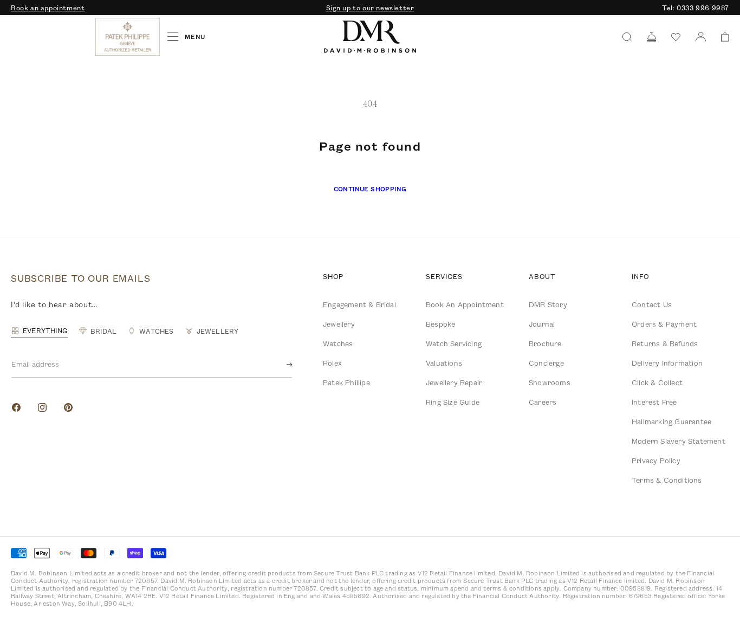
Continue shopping (370, 189)
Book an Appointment (465, 304)
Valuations (444, 363)
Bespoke (440, 324)
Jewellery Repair (454, 382)
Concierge (546, 363)
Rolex (332, 363)
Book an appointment (48, 7)
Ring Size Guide (452, 402)
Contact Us (652, 304)
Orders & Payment (664, 324)
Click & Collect (657, 382)
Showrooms (549, 382)
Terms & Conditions (667, 480)
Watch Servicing (454, 343)
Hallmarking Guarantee (671, 421)
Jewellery (339, 324)
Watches (338, 343)
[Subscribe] (281, 365)
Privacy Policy (656, 460)
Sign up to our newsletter (370, 7)
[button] (721, 37)
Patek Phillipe (346, 382)
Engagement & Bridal (359, 304)
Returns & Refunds (665, 343)
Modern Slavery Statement (678, 441)
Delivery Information (667, 363)
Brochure (545, 343)
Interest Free (654, 402)
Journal (542, 324)
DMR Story (548, 304)
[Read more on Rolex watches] (51, 37)
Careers (542, 402)
